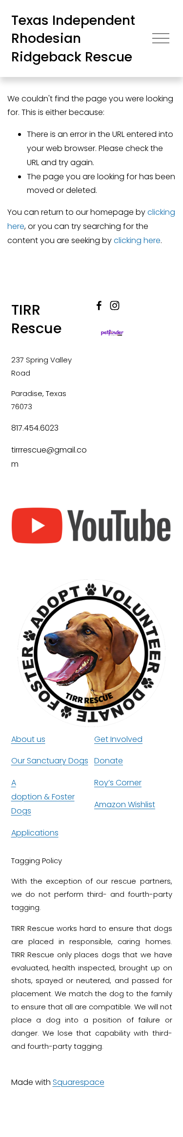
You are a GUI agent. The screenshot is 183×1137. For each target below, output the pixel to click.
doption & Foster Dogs (43, 803)
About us (28, 739)
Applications (35, 832)
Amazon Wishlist (124, 804)
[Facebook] (99, 305)
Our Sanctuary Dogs (49, 760)
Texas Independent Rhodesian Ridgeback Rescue (73, 38)
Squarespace (78, 1082)
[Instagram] (115, 305)
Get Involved (118, 739)
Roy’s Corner (118, 782)
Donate (108, 760)
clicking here (137, 240)
